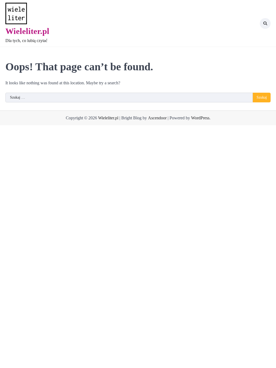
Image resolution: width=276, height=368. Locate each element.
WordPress (200, 118)
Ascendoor (157, 118)
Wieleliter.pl (27, 31)
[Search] (265, 23)
